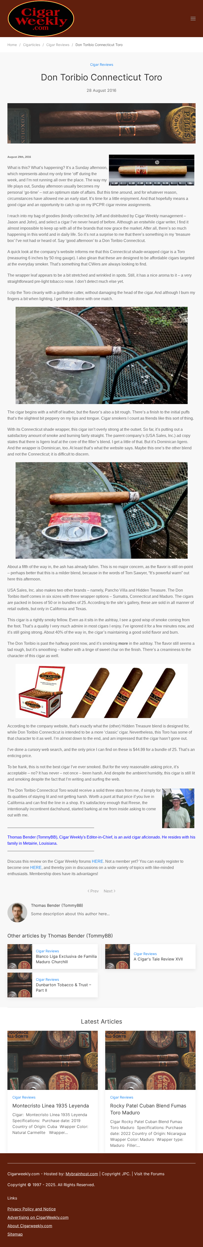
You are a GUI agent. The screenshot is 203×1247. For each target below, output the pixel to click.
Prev (94, 890)
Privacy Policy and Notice (31, 1208)
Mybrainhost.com (82, 1173)
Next (108, 890)
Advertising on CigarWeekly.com (38, 1217)
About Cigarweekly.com (29, 1225)
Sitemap (15, 1234)
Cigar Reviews (101, 64)
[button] (193, 18)
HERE (97, 861)
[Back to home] (41, 18)
